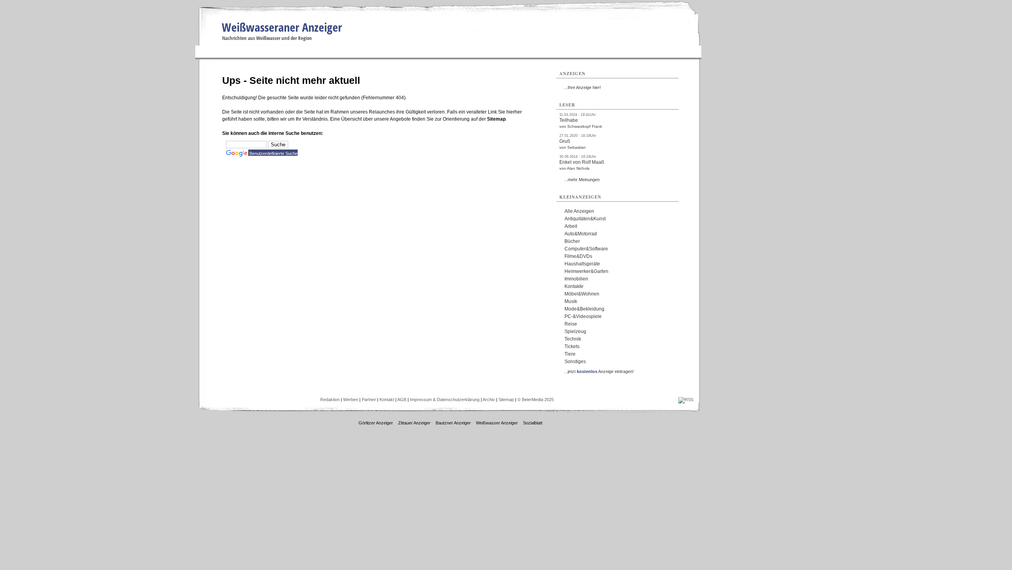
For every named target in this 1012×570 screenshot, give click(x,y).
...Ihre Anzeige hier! (582, 87)
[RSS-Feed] (685, 399)
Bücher (572, 241)
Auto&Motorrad (581, 234)
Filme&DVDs (578, 256)
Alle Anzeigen (579, 211)
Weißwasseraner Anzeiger (282, 27)
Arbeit (571, 226)
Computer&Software (586, 249)
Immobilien (576, 279)
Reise (571, 324)
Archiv (489, 399)
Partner (369, 399)
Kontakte (574, 286)
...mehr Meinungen (582, 180)
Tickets (572, 346)
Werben (350, 399)
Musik (571, 301)
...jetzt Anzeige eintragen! (599, 371)
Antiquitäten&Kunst (585, 219)
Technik (573, 339)
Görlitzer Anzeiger (376, 422)
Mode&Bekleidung (584, 309)
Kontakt (387, 399)
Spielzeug (575, 331)
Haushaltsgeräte (582, 264)
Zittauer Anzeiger (414, 422)
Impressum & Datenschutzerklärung (445, 399)
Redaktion (330, 399)
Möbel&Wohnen (582, 294)
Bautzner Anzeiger (453, 422)
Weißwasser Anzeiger (497, 422)
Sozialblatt (532, 422)
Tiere (570, 354)
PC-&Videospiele (583, 316)
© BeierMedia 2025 (535, 399)
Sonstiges (575, 362)
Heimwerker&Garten (586, 271)
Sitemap (496, 119)
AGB (401, 399)
